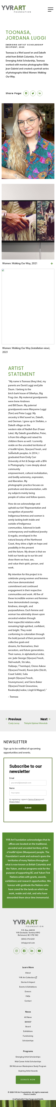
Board (28, 1027)
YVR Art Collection (27, 978)
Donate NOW (28, 1079)
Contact (28, 1001)
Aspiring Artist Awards (28, 1071)
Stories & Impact (28, 982)
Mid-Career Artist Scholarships (28, 1062)
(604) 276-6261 (28, 939)
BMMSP (28, 1022)
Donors (28, 992)
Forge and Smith (36, 1099)
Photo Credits (30, 1094)
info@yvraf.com (28, 943)
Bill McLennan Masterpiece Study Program (28, 1066)
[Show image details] (52, 264)
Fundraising (28, 1036)
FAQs (28, 996)
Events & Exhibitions (28, 987)
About (28, 973)
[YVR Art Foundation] (16, 11)
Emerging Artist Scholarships (28, 1057)
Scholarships (27, 1041)
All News (28, 1017)
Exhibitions (28, 1031)
